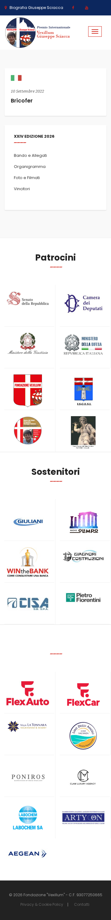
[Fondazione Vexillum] (27, 391)
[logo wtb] (27, 562)
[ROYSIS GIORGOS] (83, 815)
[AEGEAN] (27, 854)
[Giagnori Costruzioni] (83, 555)
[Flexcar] (83, 694)
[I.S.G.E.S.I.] (83, 391)
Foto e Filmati (27, 178)
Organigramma (30, 166)
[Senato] (27, 298)
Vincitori (22, 189)
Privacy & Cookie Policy (41, 904)
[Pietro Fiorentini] (83, 597)
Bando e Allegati (30, 155)
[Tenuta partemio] (27, 726)
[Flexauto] (27, 693)
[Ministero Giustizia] (27, 344)
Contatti (81, 904)
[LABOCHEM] (27, 818)
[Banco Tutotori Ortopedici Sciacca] (27, 430)
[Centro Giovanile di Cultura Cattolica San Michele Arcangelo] (83, 432)
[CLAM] (83, 777)
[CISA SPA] (27, 604)
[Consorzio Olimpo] (83, 520)
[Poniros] (27, 777)
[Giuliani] (27, 521)
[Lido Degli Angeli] (83, 736)
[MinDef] (83, 345)
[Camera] (83, 303)
